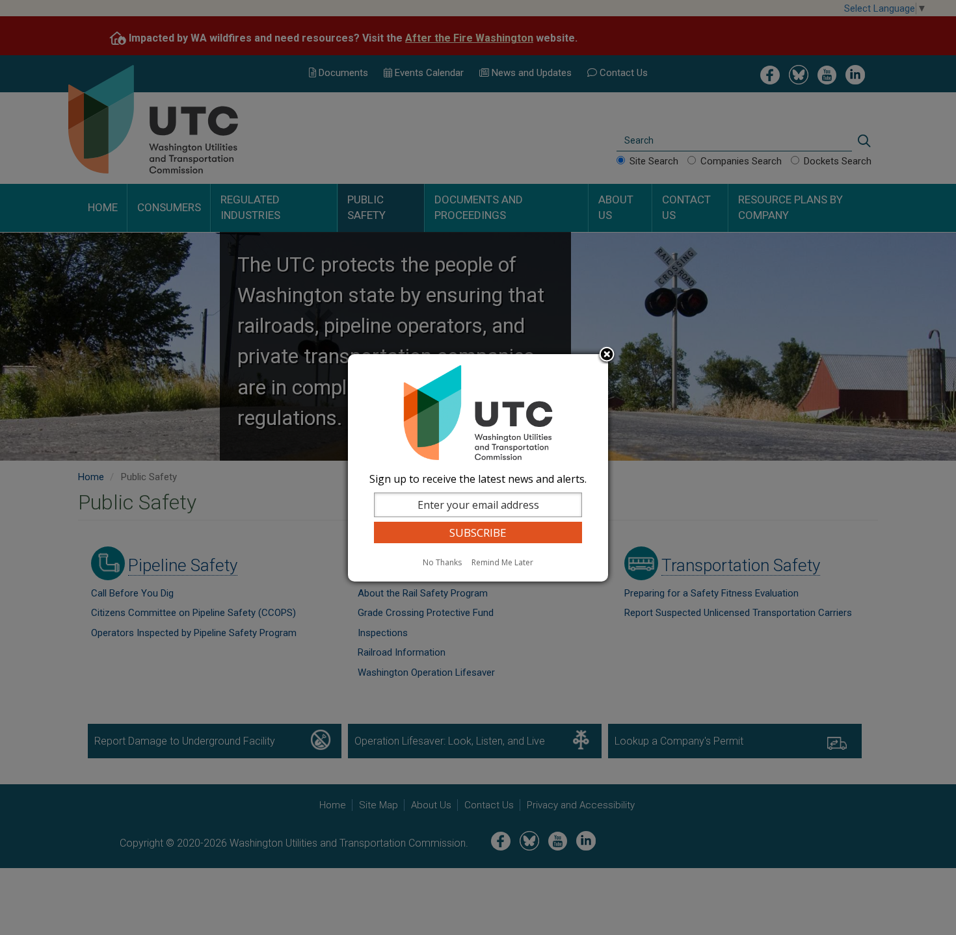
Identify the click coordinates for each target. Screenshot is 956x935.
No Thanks (442, 562)
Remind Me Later (502, 562)
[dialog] (478, 468)
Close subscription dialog (607, 355)
